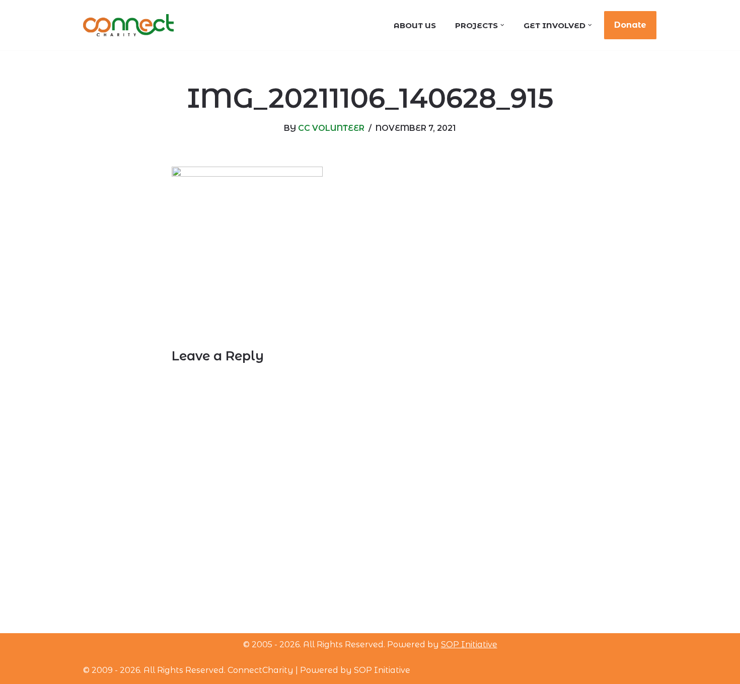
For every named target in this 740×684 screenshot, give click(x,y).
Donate (630, 25)
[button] (502, 25)
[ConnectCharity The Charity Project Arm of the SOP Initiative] (128, 25)
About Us (415, 25)
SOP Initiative (469, 644)
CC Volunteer (331, 128)
